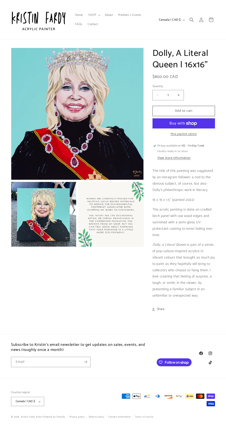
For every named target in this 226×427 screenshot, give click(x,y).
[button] (94, 15)
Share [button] (161, 309)
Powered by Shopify (54, 417)
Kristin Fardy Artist (31, 417)
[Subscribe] (85, 362)
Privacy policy (77, 417)
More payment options (184, 134)
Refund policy (96, 417)
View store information (174, 158)
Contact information (119, 417)
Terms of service (144, 417)
